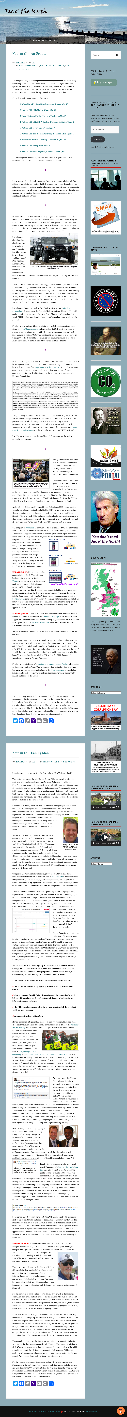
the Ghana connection (31, 329)
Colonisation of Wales (52, 66)
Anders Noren (90, 1412)
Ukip (67, 66)
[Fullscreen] (117, 807)
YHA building (57, 876)
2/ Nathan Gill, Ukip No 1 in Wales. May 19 (38, 110)
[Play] (94, 807)
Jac (33, 62)
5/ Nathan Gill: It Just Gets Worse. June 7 (37, 127)
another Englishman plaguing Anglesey (53, 664)
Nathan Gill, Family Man (30, 753)
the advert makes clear (40, 622)
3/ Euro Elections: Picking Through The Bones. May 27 (43, 115)
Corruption (47, 762)
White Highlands (57, 669)
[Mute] (113, 807)
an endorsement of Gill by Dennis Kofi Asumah (46, 1054)
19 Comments (23, 69)
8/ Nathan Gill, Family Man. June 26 (35, 145)
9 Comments (69, 762)
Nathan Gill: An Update (29, 53)
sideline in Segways (51, 616)
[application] (106, 801)
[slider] (104, 807)
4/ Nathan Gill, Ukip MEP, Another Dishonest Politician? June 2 (47, 121)
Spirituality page (18, 598)
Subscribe (98, 139)
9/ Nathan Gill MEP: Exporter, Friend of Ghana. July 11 (43, 151)
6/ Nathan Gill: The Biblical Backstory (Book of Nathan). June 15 (47, 133)
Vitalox (15, 581)
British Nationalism (29, 66)
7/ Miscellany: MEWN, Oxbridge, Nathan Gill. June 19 (43, 139)
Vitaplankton (30, 527)
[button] (106, 801)
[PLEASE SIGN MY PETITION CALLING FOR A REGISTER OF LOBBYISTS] (106, 189)
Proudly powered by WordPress (44, 1412)
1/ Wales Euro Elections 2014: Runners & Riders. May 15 (44, 104)
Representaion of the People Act (47, 367)
